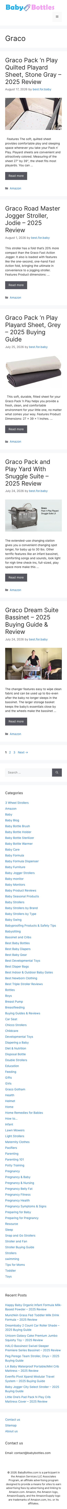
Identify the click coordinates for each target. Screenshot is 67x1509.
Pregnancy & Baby (17, 1177)
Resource (11, 1224)
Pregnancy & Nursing (19, 1183)
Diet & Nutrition (15, 1048)
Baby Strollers (14, 902)
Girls (8, 1083)
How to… (11, 1118)
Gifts (8, 1077)
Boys (8, 995)
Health (9, 1095)
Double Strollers (16, 1060)
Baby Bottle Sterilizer (19, 838)
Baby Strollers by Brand (21, 908)
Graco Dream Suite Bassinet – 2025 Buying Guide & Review (31, 620)
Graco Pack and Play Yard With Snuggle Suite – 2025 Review (27, 472)
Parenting (11, 1153)
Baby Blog (12, 820)
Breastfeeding (15, 1007)
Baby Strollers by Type (20, 914)
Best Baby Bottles (17, 943)
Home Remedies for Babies (24, 1112)
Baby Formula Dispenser (22, 861)
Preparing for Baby (18, 1212)
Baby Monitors (15, 884)
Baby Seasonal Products (22, 896)
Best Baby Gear (16, 955)
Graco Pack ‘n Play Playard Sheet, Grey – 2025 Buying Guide (33, 328)
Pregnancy (12, 1171)
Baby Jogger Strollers (20, 873)
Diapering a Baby (17, 1042)
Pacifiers (11, 1148)
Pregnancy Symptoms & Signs (25, 1206)
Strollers (10, 1253)
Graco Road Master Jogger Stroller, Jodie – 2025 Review (32, 219)
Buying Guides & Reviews (22, 1013)
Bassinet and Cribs (18, 937)
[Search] (57, 773)
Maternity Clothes (17, 1142)
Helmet (10, 1101)
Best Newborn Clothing (21, 978)
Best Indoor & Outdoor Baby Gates (29, 972)
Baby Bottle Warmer (19, 843)
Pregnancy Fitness (18, 1194)
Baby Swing (13, 919)
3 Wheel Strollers (17, 802)
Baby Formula (14, 855)
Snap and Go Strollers (20, 1235)
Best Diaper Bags (17, 966)
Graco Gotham (15, 1089)
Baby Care (12, 849)
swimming (12, 1259)
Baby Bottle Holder (18, 832)
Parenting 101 (14, 1159)
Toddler (10, 1270)
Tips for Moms (15, 1264)
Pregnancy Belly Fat (18, 1188)
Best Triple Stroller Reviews (24, 984)
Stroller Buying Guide (19, 1247)
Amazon (15, 188)
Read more (16, 176)
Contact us (12, 1419)
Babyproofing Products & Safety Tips (30, 925)
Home (9, 1107)
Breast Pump (14, 1001)
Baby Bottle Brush (17, 826)
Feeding (10, 1071)
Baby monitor (14, 878)
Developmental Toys (19, 1036)
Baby (8, 814)
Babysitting (13, 931)
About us (11, 1431)
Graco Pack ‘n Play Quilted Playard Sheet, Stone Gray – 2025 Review (33, 70)
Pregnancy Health (17, 1200)
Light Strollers (14, 1136)
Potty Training (14, 1165)
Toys (8, 1276)
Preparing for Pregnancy (21, 1218)
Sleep (9, 1229)
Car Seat (11, 1019)
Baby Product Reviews (20, 890)
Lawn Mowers (15, 1130)
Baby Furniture (15, 867)
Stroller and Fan (16, 1241)
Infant (9, 1124)
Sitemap (10, 1425)
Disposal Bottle (15, 1054)
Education (12, 1066)
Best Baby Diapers (18, 949)
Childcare (11, 1031)
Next (23, 752)
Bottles (10, 990)
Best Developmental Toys (22, 960)
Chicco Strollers (16, 1025)
